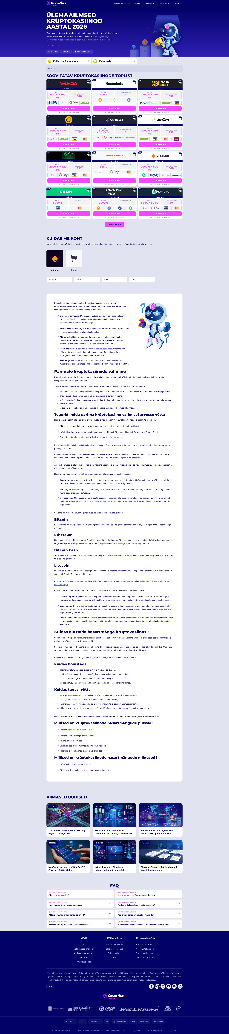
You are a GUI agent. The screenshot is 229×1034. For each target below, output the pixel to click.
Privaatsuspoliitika (84, 961)
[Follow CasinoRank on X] (162, 986)
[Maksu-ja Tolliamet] (56, 1008)
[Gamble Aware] (139, 1008)
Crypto (137, 4)
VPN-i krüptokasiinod (145, 957)
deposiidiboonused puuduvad (102, 501)
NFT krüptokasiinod (145, 949)
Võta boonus (68, 108)
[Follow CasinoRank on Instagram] (157, 986)
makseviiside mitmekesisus (79, 730)
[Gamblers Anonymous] (168, 1008)
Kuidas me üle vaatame (84, 953)
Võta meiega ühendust (84, 949)
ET (49, 986)
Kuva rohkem (113, 224)
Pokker (114, 957)
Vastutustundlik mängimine (88, 1030)
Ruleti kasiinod (114, 953)
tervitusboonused (114, 437)
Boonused (164, 4)
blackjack (64, 609)
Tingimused (136, 1030)
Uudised (179, 4)
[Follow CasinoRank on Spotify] (174, 986)
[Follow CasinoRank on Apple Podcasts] (180, 986)
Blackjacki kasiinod (114, 949)
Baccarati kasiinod (114, 944)
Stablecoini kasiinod (145, 953)
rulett (167, 606)
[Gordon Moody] (107, 1008)
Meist (84, 944)
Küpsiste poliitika (155, 1030)
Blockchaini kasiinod (145, 944)
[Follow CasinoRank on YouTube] (168, 986)
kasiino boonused (104, 349)
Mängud (150, 4)
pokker (76, 609)
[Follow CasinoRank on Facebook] (151, 986)
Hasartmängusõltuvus (61, 1030)
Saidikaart (173, 1030)
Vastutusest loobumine (115, 1030)
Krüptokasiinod (121, 4)
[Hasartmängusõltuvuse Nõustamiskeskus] (81, 1008)
